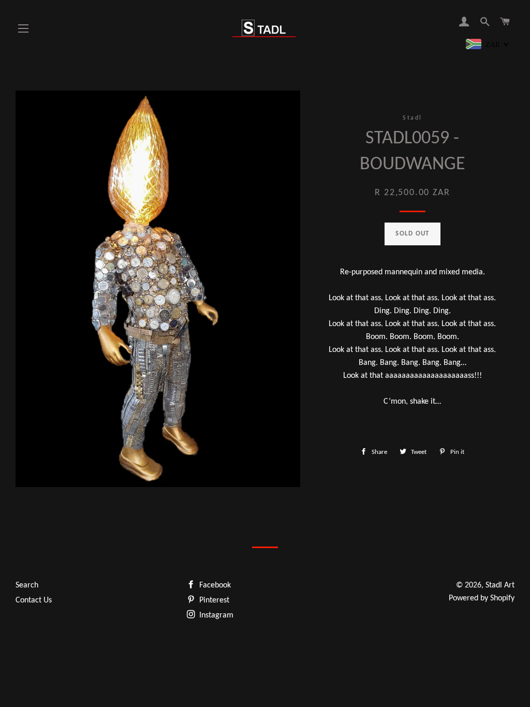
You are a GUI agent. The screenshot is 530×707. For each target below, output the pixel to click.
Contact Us (34, 600)
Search (27, 585)
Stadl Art (499, 585)
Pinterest (213, 600)
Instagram (215, 615)
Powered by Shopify (481, 598)
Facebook (214, 585)
